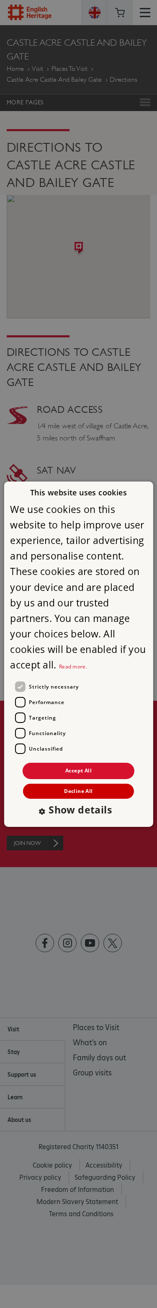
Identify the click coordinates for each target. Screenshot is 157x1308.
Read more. (73, 666)
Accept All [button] (78, 770)
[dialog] (78, 653)
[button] (78, 811)
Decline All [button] (78, 791)
